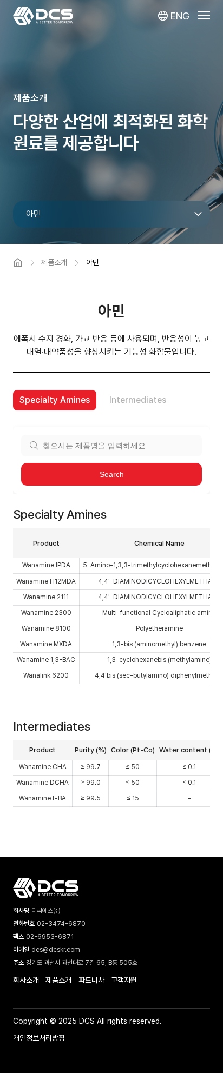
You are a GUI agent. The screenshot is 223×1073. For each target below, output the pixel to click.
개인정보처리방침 (39, 1038)
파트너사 (91, 980)
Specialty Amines (54, 400)
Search (112, 474)
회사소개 (26, 980)
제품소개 (58, 980)
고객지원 (124, 980)
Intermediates (137, 400)
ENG (178, 16)
